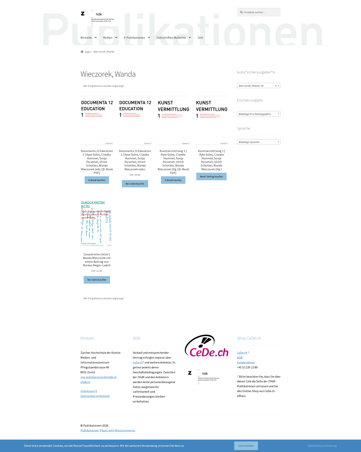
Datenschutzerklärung (95, 396)
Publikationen (89, 430)
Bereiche (86, 37)
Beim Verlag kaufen (211, 176)
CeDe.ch (138, 362)
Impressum (87, 391)
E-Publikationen (134, 37)
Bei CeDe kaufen (135, 183)
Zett (200, 37)
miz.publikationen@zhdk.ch (98, 377)
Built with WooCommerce (118, 430)
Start (88, 51)
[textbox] (258, 114)
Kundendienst (246, 362)
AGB (240, 357)
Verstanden (246, 445)
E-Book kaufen (96, 180)
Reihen (107, 37)
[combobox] (259, 85)
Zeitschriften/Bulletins (171, 37)
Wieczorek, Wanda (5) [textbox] (258, 85)
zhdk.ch (85, 382)
